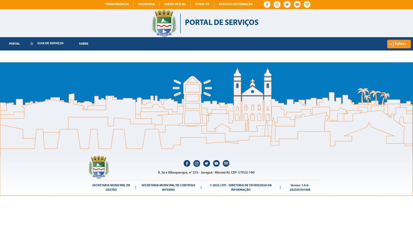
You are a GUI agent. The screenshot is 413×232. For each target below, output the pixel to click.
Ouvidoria (147, 4)
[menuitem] (14, 44)
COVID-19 (202, 4)
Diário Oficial (175, 4)
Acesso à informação (236, 4)
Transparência (117, 4)
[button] (399, 44)
